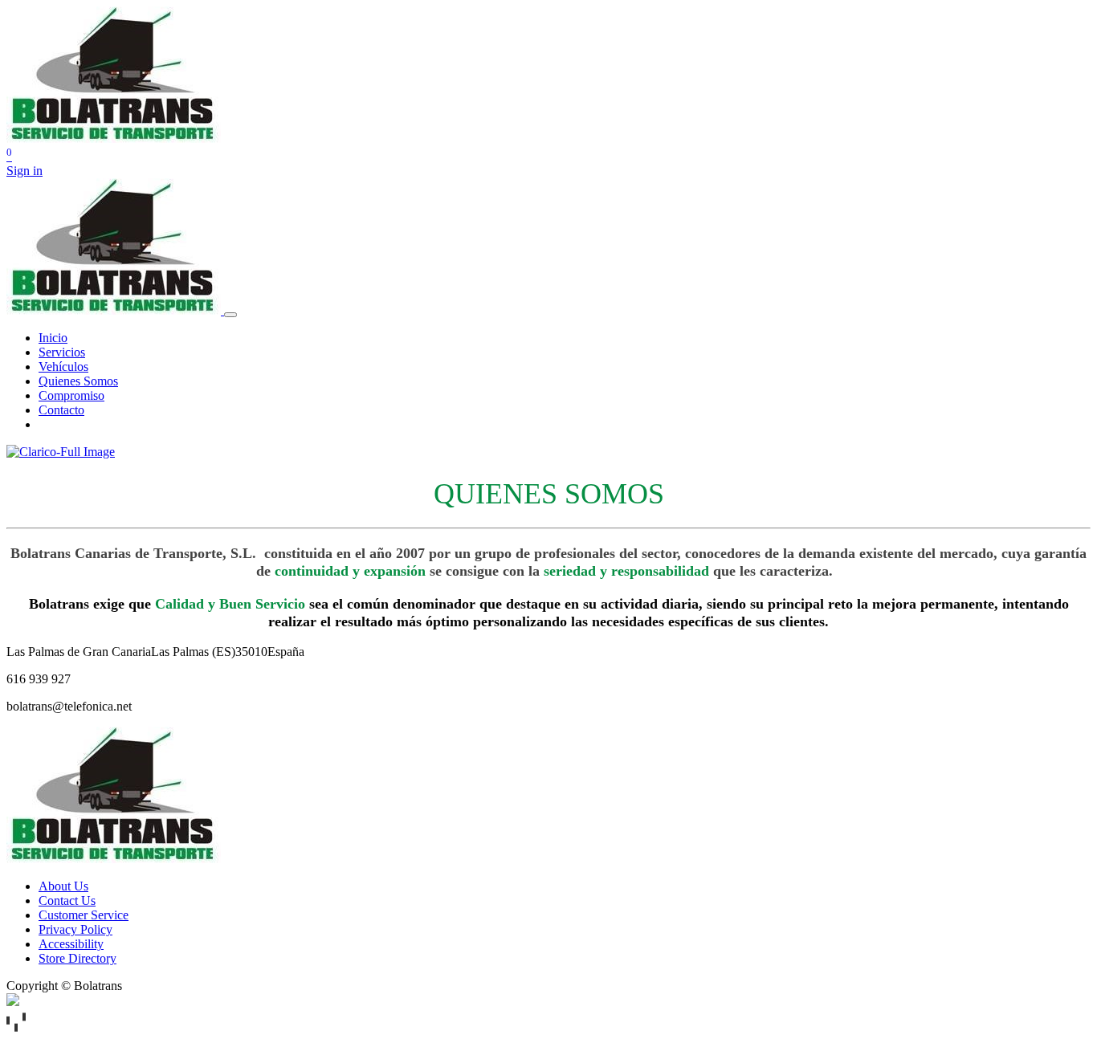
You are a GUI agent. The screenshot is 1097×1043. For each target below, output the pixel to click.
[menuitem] (53, 337)
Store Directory (77, 958)
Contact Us (67, 900)
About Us (63, 886)
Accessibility (71, 944)
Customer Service (83, 915)
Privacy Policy (75, 929)
